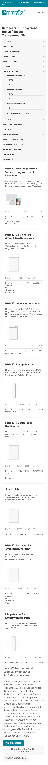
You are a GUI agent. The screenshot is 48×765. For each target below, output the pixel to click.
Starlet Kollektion (11, 51)
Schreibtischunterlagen (13, 139)
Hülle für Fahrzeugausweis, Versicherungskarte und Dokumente (21, 172)
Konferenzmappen (10, 134)
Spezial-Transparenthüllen (17, 113)
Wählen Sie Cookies (15, 758)
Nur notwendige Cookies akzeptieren (23, 750)
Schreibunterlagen (11, 61)
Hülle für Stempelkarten (19, 364)
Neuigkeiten (8, 41)
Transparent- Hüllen (12, 71)
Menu (42, 12)
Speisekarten (8, 154)
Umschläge (8, 119)
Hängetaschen (9, 129)
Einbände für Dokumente (13, 144)
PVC (11, 80)
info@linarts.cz (40, 2)
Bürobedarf (10, 28)
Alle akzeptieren (13, 743)
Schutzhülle (12, 489)
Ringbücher (8, 46)
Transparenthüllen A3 (15, 103)
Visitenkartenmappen (12, 149)
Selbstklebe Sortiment (13, 124)
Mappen (6, 66)
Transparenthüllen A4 (15, 76)
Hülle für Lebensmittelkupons (22, 303)
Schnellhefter (9, 56)
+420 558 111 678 (7, 3)
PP (10, 84)
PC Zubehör (8, 159)
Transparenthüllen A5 (15, 90)
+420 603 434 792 (23, 3)
